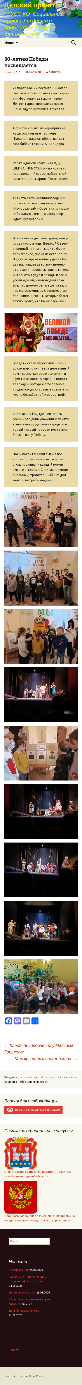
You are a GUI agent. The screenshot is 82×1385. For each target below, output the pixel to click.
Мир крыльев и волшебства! (46, 1058)
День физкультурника (24, 1310)
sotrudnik (55, 72)
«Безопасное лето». (22, 1292)
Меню (9, 42)
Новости (35, 72)
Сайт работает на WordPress (24, 1376)
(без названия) (19, 1270)
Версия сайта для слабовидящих (37, 1110)
